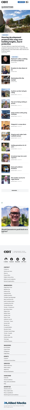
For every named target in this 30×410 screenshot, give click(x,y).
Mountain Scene (7, 329)
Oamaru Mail (7, 323)
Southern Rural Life (8, 337)
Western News (7, 313)
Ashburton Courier (8, 319)
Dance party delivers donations (17, 167)
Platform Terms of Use (8, 277)
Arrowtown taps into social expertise (19, 157)
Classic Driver (7, 349)
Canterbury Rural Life (8, 303)
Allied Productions (8, 365)
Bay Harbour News (8, 309)
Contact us (6, 269)
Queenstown (4, 52)
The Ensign (6, 339)
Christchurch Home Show (9, 360)
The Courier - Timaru (8, 321)
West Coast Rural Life (8, 299)
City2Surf (6, 358)
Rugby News (6, 353)
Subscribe (21, 2)
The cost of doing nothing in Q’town (19, 102)
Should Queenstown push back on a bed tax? (14, 230)
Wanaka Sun (6, 325)
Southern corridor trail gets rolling (19, 92)
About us (6, 273)
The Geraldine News (8, 305)
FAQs (5, 383)
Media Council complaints (9, 279)
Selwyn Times (7, 317)
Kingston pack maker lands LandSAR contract (18, 135)
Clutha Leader (7, 335)
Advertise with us (7, 389)
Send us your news (8, 271)
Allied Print (6, 369)
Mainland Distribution (9, 371)
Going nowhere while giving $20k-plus (19, 113)
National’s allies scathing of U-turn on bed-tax (19, 60)
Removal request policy (9, 281)
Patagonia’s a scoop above (18, 124)
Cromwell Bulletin (8, 327)
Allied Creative (7, 367)
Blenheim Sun (7, 289)
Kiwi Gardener (7, 347)
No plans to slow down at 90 (19, 69)
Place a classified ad (8, 393)
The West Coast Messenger (9, 297)
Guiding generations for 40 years (18, 146)
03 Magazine (6, 351)
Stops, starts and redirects (9, 381)
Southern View (7, 315)
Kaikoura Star (7, 291)
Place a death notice (8, 391)
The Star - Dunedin (8, 333)
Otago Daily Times (8, 287)
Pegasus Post (7, 311)
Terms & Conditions (8, 379)
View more (14, 190)
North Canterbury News (9, 301)
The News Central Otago (9, 331)
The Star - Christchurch (9, 307)
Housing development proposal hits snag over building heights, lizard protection (11, 40)
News (2, 232)
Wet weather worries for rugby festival (18, 178)
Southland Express (8, 341)
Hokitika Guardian (8, 295)
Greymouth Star (7, 293)
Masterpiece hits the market (17, 79)
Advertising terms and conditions (11, 395)
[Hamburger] (27, 2)
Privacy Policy (7, 275)
